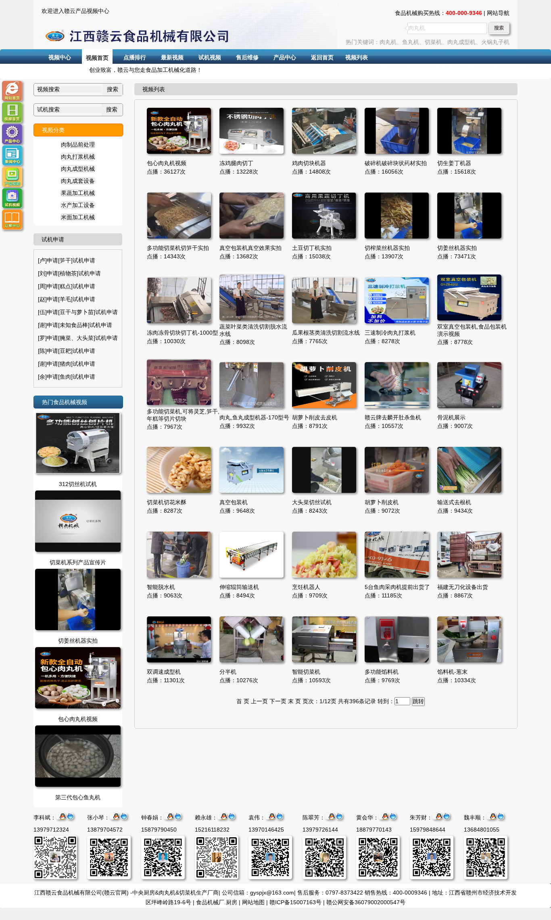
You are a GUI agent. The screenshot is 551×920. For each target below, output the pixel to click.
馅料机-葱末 (452, 672)
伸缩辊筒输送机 (239, 587)
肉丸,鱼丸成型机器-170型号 (254, 417)
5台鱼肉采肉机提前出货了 (397, 587)
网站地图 (253, 902)
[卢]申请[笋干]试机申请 (66, 260)
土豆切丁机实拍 (312, 248)
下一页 (277, 701)
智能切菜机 (306, 672)
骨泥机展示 (451, 417)
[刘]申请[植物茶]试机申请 (69, 273)
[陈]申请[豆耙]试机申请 (66, 351)
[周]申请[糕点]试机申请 (66, 286)
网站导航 (498, 13)
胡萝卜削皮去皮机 (314, 417)
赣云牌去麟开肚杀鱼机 (393, 417)
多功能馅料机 (382, 672)
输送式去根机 (454, 502)
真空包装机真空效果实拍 (250, 248)
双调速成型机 (164, 672)
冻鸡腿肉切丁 (236, 163)
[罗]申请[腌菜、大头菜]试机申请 (78, 338)
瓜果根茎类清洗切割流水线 (326, 332)
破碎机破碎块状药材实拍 (396, 163)
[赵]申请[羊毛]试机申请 (66, 299)
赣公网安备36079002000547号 (365, 902)
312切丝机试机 (78, 484)
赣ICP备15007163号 (295, 902)
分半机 (227, 672)
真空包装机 (233, 502)
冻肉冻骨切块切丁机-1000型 (182, 332)
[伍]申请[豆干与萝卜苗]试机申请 (78, 312)
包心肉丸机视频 (78, 719)
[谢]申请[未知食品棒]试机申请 (75, 325)
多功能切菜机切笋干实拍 (178, 248)
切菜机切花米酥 (166, 502)
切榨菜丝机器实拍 (387, 248)
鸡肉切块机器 (309, 163)
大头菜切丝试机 (312, 502)
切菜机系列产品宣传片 (78, 562)
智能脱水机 (161, 587)
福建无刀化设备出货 (462, 587)
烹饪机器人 (306, 587)
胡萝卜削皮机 (382, 502)
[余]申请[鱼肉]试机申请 (66, 376)
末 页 (294, 701)
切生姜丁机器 (454, 163)
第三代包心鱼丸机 (77, 797)
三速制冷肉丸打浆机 (390, 332)
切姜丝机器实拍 (78, 640)
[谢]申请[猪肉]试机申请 (66, 363)
